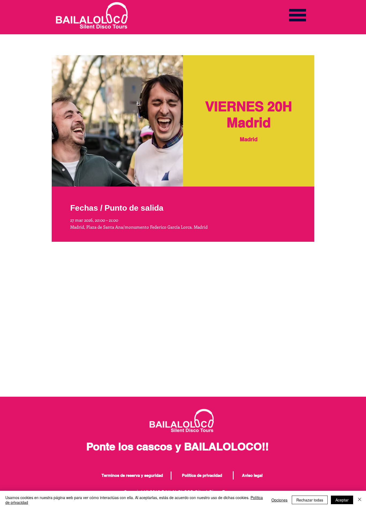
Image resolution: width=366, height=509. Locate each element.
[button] (297, 15)
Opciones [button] (279, 500)
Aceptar (342, 500)
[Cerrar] (359, 500)
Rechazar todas (309, 500)
